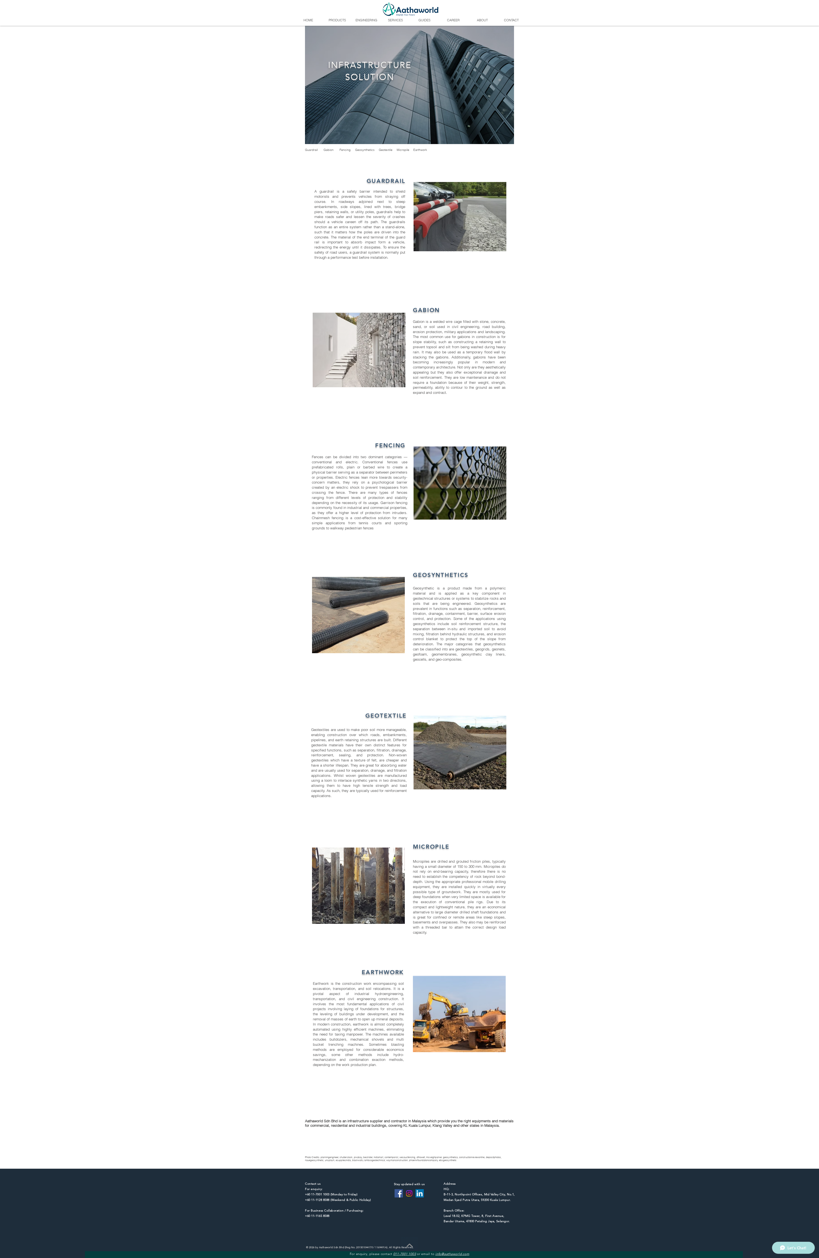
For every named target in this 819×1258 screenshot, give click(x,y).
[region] (409, 85)
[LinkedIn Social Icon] (419, 1193)
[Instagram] (409, 1193)
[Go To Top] (409, 1245)
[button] (337, 20)
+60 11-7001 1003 (317, 1194)
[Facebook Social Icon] (399, 1193)
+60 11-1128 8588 (317, 1200)
